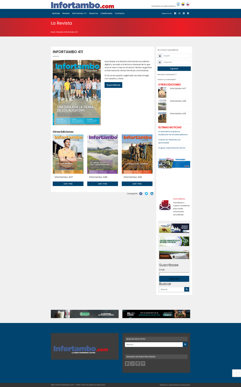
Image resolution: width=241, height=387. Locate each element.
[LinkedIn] (184, 13)
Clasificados (106, 13)
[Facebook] (175, 13)
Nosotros (93, 13)
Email (161, 269)
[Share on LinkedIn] (151, 193)
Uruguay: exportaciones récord (171, 148)
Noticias (56, 13)
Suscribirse (113, 85)
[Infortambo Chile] (188, 5)
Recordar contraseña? (166, 74)
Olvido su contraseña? (167, 79)
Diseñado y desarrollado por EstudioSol (175, 385)
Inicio (53, 32)
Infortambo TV (79, 13)
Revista (66, 13)
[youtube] (188, 13)
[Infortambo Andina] (183, 5)
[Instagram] (179, 13)
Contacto (119, 13)
